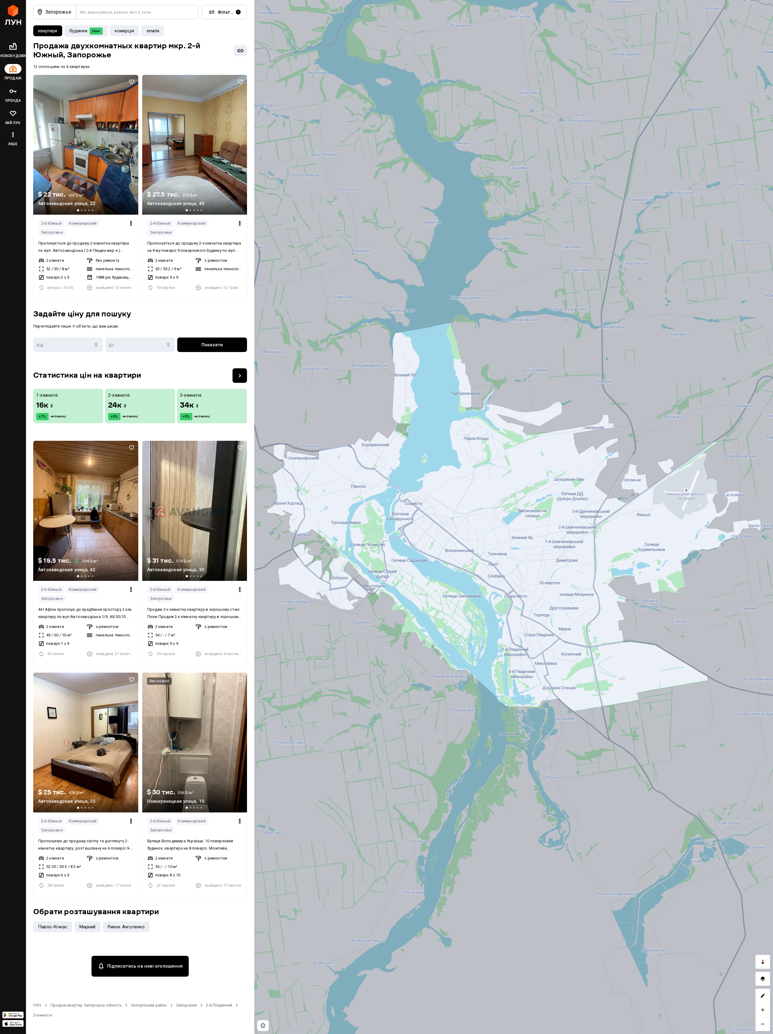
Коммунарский (83, 223)
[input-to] (140, 345)
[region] (513, 517)
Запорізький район (149, 1005)
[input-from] (68, 345)
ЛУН (37, 1005)
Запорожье (52, 232)
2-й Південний (219, 1005)
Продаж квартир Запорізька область (86, 1005)
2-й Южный (51, 223)
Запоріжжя (186, 1005)
